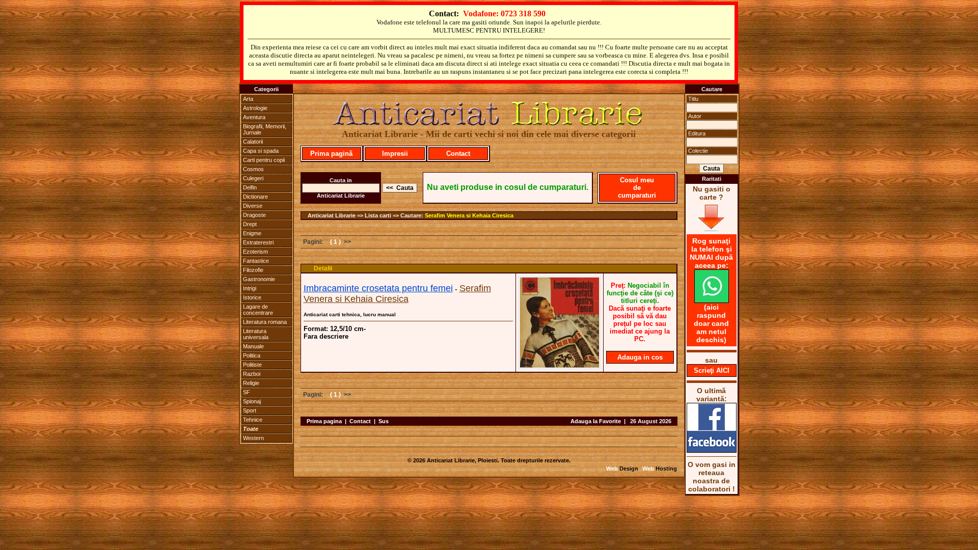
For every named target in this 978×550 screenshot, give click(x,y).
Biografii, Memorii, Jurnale (264, 129)
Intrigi (249, 288)
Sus (383, 421)
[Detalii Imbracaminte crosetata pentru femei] (560, 366)
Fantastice (256, 261)
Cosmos (253, 169)
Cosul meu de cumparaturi (637, 187)
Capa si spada (261, 151)
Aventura (254, 117)
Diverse (252, 206)
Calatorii (253, 142)
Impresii (395, 153)
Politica (251, 355)
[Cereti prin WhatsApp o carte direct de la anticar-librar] (711, 300)
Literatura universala (255, 334)
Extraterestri (258, 242)
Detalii (323, 268)
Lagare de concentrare (258, 310)
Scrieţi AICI (711, 370)
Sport (249, 410)
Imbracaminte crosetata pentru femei (378, 288)
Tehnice (252, 420)
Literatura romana (265, 322)
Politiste (252, 365)
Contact (458, 153)
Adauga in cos (640, 357)
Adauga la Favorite (595, 421)
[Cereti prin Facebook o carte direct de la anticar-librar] (712, 450)
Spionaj (252, 401)
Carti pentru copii (264, 160)
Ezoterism (255, 252)
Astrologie (255, 108)
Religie (251, 383)
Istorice (252, 297)
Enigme (252, 233)
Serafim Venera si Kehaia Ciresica (469, 215)
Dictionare (255, 197)
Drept (250, 224)
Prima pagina (324, 421)
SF (246, 392)
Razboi (251, 374)
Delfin (250, 187)
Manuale (253, 346)
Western (253, 438)
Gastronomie (259, 279)
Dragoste (254, 215)
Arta (248, 99)
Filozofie (253, 270)
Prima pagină (331, 153)
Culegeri (253, 178)
